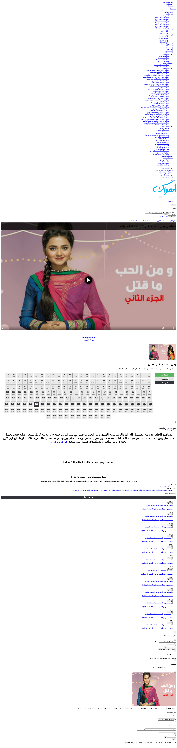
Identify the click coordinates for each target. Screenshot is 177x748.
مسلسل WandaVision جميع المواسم (158, 70)
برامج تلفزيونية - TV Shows (164, 170)
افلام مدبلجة (169, 52)
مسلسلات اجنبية (168, 68)
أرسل (174, 739)
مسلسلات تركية (168, 63)
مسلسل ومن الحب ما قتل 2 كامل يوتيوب (85, 490)
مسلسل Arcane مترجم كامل (160, 154)
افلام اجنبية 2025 (164, 38)
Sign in (170, 6)
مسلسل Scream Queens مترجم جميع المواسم (155, 119)
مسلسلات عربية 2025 (166, 173)
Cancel (174, 649)
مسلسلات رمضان (167, 15)
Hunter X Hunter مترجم (162, 144)
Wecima (170, 428)
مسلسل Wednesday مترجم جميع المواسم (156, 123)
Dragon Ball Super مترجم (161, 140)
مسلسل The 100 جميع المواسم (159, 80)
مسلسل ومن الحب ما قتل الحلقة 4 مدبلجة (157, 596)
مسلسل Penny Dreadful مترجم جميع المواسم (155, 117)
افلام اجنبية (169, 35)
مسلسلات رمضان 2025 (162, 19)
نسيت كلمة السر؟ (163, 216)
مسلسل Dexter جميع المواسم (160, 109)
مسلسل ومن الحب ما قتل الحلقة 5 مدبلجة (157, 563)
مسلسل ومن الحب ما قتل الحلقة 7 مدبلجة (157, 628)
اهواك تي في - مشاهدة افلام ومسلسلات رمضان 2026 (159, 220)
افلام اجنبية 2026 (164, 37)
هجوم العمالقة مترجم (162, 149)
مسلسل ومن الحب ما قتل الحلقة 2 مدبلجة (157, 585)
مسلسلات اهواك (168, 54)
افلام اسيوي (169, 51)
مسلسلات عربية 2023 (162, 59)
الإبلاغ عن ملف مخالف (164, 649)
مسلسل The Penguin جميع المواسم (158, 79)
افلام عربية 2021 (164, 33)
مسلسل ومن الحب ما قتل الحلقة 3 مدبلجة (157, 617)
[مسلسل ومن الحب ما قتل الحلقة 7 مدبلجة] (159, 624)
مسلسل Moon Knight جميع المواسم (158, 94)
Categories (173, 9)
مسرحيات (169, 166)
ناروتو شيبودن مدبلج (163, 152)
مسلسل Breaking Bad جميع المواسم (158, 110)
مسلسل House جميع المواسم (160, 96)
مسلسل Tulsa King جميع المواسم (158, 73)
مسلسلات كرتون (167, 126)
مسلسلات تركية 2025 (166, 175)
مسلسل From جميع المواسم (160, 103)
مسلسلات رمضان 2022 (162, 26)
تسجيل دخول (172, 216)
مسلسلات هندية (168, 158)
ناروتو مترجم (165, 131)
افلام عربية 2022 (164, 31)
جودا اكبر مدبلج (164, 159)
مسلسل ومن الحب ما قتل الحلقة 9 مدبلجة (157, 541)
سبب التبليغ (172, 641)
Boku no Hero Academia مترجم (159, 151)
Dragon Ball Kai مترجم (162, 138)
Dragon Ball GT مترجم (162, 137)
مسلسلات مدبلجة (167, 168)
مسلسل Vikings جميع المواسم (159, 72)
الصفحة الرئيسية (168, 2)
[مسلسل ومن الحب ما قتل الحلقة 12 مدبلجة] (159, 570)
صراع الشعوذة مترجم (162, 147)
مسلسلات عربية (164, 56)
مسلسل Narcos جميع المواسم (160, 93)
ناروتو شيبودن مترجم (162, 133)
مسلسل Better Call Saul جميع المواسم (157, 112)
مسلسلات (169, 4)
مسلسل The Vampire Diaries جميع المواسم (156, 77)
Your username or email (169, 212)
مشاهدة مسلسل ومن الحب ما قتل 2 (132, 490)
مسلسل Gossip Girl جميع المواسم (158, 98)
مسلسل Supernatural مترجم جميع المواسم (156, 121)
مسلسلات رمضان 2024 (162, 22)
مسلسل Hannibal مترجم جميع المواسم (157, 114)
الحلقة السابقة (87, 337)
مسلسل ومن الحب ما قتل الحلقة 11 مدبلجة (157, 509)
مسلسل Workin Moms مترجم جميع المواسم (155, 124)
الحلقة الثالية (88, 341)
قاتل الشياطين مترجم (162, 145)
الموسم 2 (165, 382)
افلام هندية (169, 47)
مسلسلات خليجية (163, 61)
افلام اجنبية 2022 (164, 40)
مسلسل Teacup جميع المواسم (160, 82)
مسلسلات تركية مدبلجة (162, 66)
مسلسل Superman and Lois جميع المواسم (156, 84)
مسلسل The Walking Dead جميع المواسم (156, 75)
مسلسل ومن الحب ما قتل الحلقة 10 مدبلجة (157, 531)
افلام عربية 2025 (168, 177)
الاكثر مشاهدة (168, 12)
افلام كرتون (169, 49)
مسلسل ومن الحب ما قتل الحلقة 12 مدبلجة (157, 574)
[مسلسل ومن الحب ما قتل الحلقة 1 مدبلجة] (159, 548)
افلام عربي (169, 30)
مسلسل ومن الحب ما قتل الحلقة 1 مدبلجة (157, 552)
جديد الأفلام (169, 14)
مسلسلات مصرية (163, 58)
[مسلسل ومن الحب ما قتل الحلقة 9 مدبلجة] (159, 538)
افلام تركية (169, 45)
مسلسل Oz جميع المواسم (161, 91)
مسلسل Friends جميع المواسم (159, 105)
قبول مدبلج (165, 161)
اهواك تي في (60, 441)
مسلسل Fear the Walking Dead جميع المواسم (155, 107)
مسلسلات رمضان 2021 (162, 28)
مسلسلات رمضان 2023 (162, 24)
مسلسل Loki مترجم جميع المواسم (158, 116)
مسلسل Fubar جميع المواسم (160, 101)
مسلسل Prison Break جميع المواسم (158, 89)
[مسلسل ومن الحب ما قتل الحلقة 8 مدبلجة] (159, 603)
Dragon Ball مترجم (163, 142)
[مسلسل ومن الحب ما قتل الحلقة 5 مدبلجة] (159, 559)
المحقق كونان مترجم (162, 130)
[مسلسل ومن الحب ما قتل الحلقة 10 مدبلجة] (159, 527)
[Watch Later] (171, 503)
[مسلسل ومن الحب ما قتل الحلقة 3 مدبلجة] (159, 614)
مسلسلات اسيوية (167, 156)
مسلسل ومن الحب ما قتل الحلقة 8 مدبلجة (157, 607)
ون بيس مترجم (164, 128)
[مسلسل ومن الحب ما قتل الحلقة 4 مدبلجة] (159, 592)
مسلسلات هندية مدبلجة (165, 172)
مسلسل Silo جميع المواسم (160, 87)
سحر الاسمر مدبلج (163, 163)
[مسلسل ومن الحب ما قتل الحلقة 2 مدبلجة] (159, 581)
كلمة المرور (172, 214)
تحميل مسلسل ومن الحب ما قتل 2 (109, 490)
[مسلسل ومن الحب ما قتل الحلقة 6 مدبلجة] (159, 516)
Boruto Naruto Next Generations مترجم (157, 135)
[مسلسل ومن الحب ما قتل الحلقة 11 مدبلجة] (159, 505)
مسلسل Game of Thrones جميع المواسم (157, 100)
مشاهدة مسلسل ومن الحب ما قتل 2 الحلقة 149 (158, 490)
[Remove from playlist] (168, 503)
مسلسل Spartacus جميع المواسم (159, 86)
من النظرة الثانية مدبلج (162, 165)
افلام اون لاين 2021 (167, 44)
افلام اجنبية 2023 (164, 42)
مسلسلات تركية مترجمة (161, 65)
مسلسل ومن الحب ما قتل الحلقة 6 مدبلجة (157, 520)
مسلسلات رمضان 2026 (162, 17)
